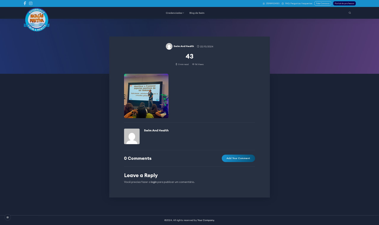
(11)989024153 (273, 3)
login (154, 182)
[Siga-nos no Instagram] (31, 3)
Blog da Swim (197, 12)
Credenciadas (174, 12)
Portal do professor (344, 3)
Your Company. (206, 220)
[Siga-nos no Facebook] (25, 3)
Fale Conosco (323, 3)
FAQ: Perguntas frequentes (298, 3)
